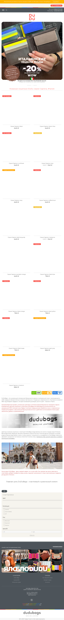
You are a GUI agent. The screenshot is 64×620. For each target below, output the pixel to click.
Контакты (47, 582)
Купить (17, 124)
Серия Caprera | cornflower (16, 163)
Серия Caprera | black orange (16, 311)
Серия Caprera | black (16, 126)
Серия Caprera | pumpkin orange (16, 274)
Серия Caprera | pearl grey (47, 348)
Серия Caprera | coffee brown (47, 200)
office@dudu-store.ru (32, 593)
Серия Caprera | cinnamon (16, 385)
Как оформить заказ (47, 577)
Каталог (29, 85)
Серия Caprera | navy (47, 163)
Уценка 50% (16, 580)
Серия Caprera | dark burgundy (16, 237)
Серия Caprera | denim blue (47, 126)
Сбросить (32, 535)
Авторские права (16, 582)
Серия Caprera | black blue (47, 274)
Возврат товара (47, 580)
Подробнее (56, 1)
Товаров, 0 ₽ (57, 5)
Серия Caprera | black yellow (47, 311)
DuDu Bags (16, 577)
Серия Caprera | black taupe (16, 348)
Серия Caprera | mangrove (47, 237)
